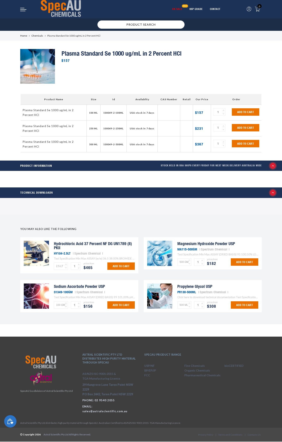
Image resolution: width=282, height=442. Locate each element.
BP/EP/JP (150, 370)
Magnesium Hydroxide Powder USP (206, 243)
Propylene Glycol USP (194, 286)
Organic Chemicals (197, 370)
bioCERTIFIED (234, 365)
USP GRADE (196, 9)
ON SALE (177, 9)
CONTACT (215, 9)
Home (23, 35)
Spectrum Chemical (87, 253)
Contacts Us (254, 434)
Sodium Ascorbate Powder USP (79, 286)
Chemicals (37, 35)
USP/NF (149, 365)
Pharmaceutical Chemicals (202, 375)
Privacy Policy (205, 434)
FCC (147, 375)
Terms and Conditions (230, 434)
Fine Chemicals (194, 365)
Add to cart (245, 112)
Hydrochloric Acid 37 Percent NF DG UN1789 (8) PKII (93, 245)
